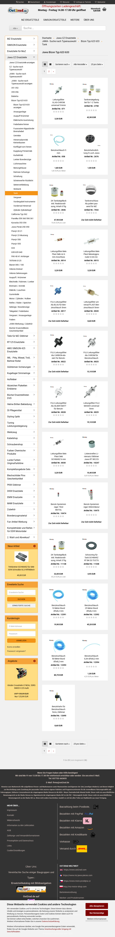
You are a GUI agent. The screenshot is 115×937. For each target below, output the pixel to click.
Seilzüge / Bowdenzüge (19, 307)
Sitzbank (17, 189)
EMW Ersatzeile (14, 497)
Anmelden (21, 641)
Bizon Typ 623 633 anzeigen (21, 106)
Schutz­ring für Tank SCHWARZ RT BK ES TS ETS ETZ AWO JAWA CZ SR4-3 (91, 558)
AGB (9, 830)
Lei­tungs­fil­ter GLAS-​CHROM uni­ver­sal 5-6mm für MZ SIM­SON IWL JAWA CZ (58, 102)
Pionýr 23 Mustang (19, 235)
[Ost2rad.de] (18, 10)
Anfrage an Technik (83, 2)
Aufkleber (12, 379)
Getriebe (17, 135)
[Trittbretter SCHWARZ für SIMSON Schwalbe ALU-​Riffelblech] (21, 556)
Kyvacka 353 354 (18, 223)
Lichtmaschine (19, 164)
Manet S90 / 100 (16, 265)
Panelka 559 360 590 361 (22, 218)
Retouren (65, 2)
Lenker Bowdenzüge (22, 159)
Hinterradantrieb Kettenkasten (20, 141)
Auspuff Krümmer (21, 116)
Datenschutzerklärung (50, 921)
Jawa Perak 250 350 (20, 227)
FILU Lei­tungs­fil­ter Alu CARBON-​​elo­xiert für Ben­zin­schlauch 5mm (58, 355)
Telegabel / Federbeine (19, 311)
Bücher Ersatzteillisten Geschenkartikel (19, 329)
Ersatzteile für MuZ (16, 51)
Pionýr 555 (16, 244)
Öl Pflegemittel (14, 410)
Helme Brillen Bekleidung (19, 404)
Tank (15, 193)
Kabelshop (12, 438)
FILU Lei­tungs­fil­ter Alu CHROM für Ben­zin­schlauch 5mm (91, 355)
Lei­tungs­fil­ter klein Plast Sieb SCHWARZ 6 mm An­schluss (58, 456)
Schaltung (17, 176)
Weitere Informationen (96, 919)
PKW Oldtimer (14, 485)
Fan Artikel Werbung (17, 521)
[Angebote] (34, 661)
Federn (12, 319)
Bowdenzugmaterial (17, 515)
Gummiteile (14, 294)
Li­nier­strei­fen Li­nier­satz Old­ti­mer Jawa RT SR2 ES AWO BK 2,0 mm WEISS (91, 456)
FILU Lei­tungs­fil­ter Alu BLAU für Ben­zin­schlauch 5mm (58, 305)
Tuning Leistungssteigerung (17, 424)
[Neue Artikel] (34, 546)
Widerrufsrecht (13, 820)
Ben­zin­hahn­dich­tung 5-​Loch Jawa (91, 151)
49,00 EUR (21, 575)
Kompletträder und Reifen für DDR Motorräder (19, 530)
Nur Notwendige (97, 913)
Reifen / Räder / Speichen (20, 303)
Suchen (21, 2)
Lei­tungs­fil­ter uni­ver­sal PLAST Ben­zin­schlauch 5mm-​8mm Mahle (91, 305)
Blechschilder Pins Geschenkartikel (16, 477)
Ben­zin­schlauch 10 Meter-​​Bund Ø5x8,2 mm (58, 608)
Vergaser (17, 197)
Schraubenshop (15, 444)
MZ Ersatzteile (30, 20)
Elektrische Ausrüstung (23, 120)
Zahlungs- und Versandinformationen (23, 835)
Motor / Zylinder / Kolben (20, 298)
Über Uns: (31, 866)
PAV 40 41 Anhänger (20, 256)
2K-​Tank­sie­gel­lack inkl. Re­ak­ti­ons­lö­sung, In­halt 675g (58, 203)
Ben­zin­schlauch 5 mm (58, 151)
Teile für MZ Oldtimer (17, 336)
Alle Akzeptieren (96, 906)
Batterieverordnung (68, 892)
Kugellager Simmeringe (18, 373)
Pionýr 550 (16, 239)
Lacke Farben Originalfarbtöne (15, 462)
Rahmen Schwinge (21, 172)
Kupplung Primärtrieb (22, 151)
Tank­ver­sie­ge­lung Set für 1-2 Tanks (91, 101)
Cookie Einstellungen (16, 850)
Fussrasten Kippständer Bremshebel (23, 129)
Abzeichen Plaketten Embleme (17, 387)
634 (13, 248)
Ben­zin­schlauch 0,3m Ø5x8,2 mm (91, 657)
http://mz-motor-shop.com (75, 886)
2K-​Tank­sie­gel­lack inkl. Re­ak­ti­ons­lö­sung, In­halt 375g (58, 557)
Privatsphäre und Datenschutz (20, 841)
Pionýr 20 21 (16, 231)
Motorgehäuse (19, 168)
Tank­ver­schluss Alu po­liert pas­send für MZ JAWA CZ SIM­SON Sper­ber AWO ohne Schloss (91, 204)
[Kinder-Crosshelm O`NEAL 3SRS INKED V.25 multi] (21, 673)
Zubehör (11, 509)
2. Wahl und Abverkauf (18, 537)
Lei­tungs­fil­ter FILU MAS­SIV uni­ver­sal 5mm (91, 406)
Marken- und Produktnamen (72, 898)
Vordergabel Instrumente (24, 201)
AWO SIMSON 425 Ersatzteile (16, 350)
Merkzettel (101, 2)
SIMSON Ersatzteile (54, 20)
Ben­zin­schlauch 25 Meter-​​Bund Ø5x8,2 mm (91, 608)
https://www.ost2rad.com (75, 870)
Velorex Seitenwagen (18, 273)
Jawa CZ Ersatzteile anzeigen (22, 62)
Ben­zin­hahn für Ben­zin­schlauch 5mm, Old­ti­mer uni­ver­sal (58, 709)
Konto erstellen (13, 647)
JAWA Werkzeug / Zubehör (21, 324)
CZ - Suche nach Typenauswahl (16, 68)
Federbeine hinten (21, 124)
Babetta (14, 96)
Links (9, 846)
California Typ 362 (19, 214)
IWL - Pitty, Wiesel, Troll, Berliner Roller (18, 359)
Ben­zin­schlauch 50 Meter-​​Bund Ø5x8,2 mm (58, 659)
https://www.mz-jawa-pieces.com (77, 875)
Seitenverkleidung (21, 185)
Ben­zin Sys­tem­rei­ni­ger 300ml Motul (91, 505)
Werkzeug (12, 432)
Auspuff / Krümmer (17, 277)
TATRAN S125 (15, 260)
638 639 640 (16, 252)
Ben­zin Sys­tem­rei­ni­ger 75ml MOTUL (58, 507)
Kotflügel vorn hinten (22, 147)
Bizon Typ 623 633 (19, 100)
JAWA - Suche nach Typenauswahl (17, 75)
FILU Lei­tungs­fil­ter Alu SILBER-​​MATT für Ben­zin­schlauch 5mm (58, 406)
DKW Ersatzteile (15, 491)
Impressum (12, 810)
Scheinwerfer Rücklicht (23, 180)
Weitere (75, 20)
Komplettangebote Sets (18, 469)
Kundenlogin (50, 2)
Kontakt (10, 815)
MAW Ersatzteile (15, 503)
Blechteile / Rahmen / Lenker (21, 282)
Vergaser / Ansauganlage (20, 315)
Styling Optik (13, 416)
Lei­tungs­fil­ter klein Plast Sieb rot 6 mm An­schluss (58, 254)
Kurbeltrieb (18, 155)
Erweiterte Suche (21, 606)
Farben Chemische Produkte (16, 452)
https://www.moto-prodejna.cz (77, 881)
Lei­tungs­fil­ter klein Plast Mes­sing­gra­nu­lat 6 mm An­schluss (91, 254)
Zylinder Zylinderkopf (22, 210)
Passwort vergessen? (16, 651)
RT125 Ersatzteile (15, 342)
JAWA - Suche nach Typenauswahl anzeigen (21, 82)
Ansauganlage (19, 112)
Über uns (89, 20)
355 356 (15, 92)
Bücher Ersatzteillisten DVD (18, 397)
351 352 (15, 88)
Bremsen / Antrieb (17, 286)
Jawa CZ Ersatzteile (17, 57)
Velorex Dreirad (15, 269)
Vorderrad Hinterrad (22, 206)
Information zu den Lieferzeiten (20, 825)
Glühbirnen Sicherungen (19, 367)
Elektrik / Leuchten (17, 290)
